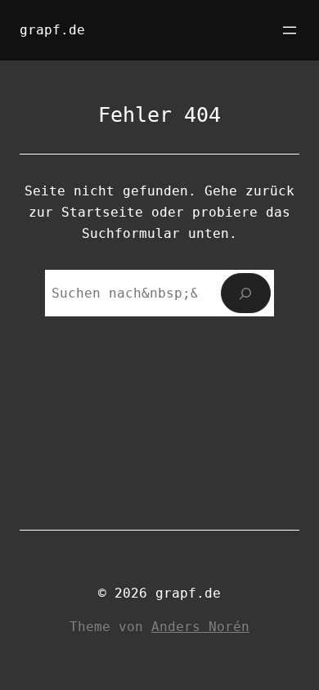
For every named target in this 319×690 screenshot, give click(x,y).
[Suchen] (246, 293)
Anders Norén (200, 626)
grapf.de (52, 30)
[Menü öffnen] (289, 30)
